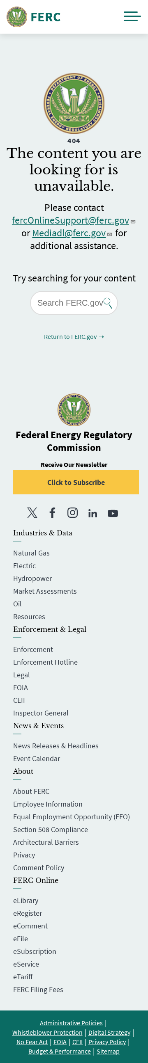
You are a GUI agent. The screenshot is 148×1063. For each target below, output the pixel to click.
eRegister (27, 913)
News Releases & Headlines (56, 745)
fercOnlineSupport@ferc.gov (70, 220)
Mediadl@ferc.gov (69, 232)
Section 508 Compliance (50, 829)
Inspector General (41, 713)
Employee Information (48, 804)
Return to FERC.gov (70, 336)
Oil (17, 603)
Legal (21, 674)
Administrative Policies (71, 1023)
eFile (20, 938)
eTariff (22, 976)
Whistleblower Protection (47, 1032)
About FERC (31, 791)
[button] (132, 17)
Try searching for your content (74, 278)
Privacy (24, 855)
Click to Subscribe (76, 482)
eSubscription (34, 951)
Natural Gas (31, 553)
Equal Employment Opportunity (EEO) (71, 816)
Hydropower (32, 578)
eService (26, 964)
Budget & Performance (59, 1051)
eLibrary (25, 900)
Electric (24, 565)
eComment (30, 925)
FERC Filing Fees (38, 989)
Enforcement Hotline (45, 662)
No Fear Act (32, 1042)
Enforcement (33, 649)
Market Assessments (45, 591)
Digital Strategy (109, 1032)
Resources (29, 616)
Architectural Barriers (46, 842)
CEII (19, 700)
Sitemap (108, 1051)
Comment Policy (38, 867)
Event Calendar (36, 758)
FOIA (20, 687)
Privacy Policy (107, 1042)
